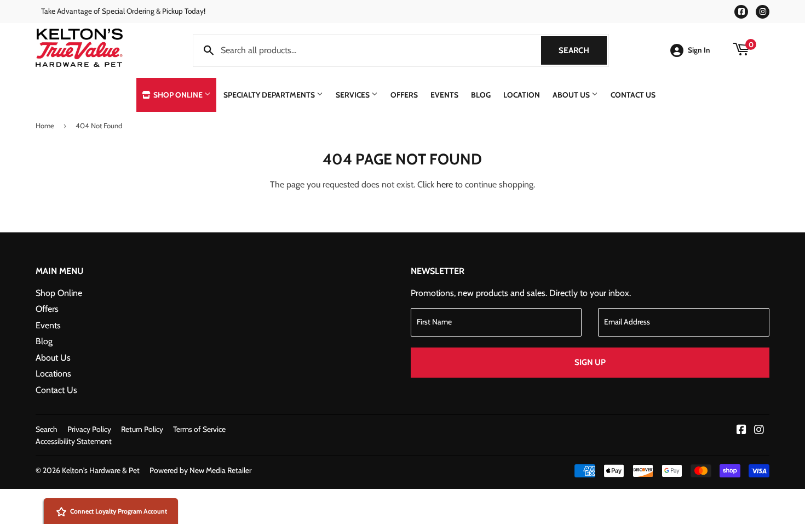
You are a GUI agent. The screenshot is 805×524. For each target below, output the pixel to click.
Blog (481, 94)
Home (45, 125)
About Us (572, 94)
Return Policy (142, 429)
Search (583, 50)
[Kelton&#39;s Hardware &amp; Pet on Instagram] (759, 430)
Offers (404, 94)
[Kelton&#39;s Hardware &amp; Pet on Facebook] (741, 430)
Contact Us (633, 94)
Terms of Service (199, 429)
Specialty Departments (270, 94)
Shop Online (178, 94)
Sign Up (590, 362)
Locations (53, 373)
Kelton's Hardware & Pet (101, 470)
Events (444, 94)
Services (353, 94)
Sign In (699, 49)
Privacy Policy (89, 429)
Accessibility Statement (74, 441)
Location (521, 94)
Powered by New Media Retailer (200, 470)
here (444, 184)
